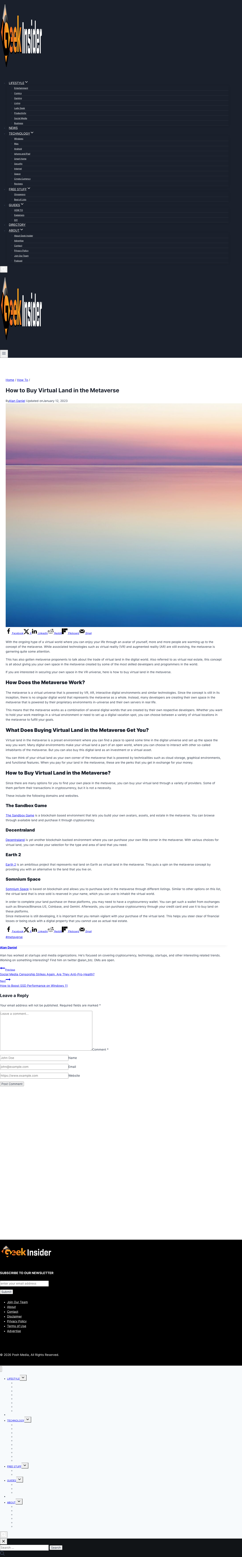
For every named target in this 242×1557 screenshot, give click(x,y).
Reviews (18, 183)
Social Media (20, 118)
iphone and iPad (22, 153)
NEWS (13, 128)
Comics (18, 93)
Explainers (19, 215)
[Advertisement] (106, 1130)
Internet (18, 168)
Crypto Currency (22, 178)
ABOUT (11, 1502)
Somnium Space (17, 889)
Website (74, 1075)
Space (17, 173)
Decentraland (15, 840)
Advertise (19, 240)
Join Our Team (21, 255)
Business (18, 123)
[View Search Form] (3, 269)
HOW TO (18, 210)
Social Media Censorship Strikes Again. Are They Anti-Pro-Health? (47, 972)
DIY (16, 220)
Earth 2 (11, 864)
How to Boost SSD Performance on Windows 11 (34, 983)
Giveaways (19, 194)
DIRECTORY (17, 225)
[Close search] (3, 1541)
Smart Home (20, 158)
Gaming (18, 98)
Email (72, 1067)
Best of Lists (20, 199)
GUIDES (11, 1480)
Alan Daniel (17, 401)
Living (17, 103)
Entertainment (21, 88)
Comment (100, 1049)
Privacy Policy (21, 250)
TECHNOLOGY (15, 1420)
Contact (18, 245)
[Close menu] (1, 1369)
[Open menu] (4, 354)
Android (18, 148)
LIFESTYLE (13, 1378)
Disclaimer (14, 1316)
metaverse (14, 937)
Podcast (18, 260)
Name (72, 1058)
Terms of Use (16, 1326)
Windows (18, 138)
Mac (16, 143)
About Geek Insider (23, 235)
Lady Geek (19, 108)
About (11, 1307)
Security (18, 163)
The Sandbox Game (20, 815)
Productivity (20, 113)
